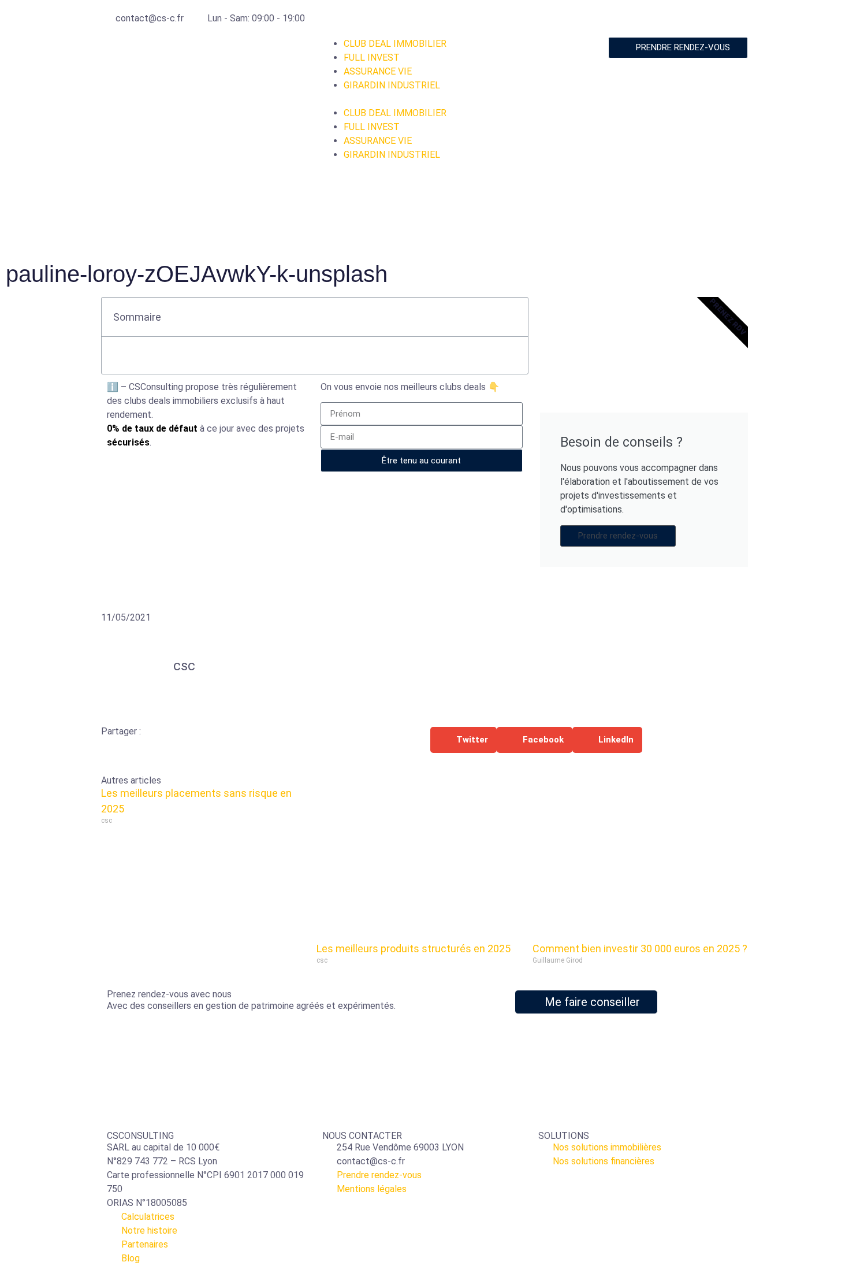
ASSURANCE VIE (378, 71)
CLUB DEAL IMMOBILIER (395, 43)
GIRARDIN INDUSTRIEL (392, 85)
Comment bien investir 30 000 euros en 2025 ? (640, 948)
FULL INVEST (372, 57)
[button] (424, 99)
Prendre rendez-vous (618, 535)
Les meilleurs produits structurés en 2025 (413, 948)
